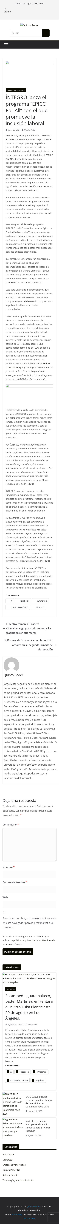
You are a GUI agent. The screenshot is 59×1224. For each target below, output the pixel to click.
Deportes (10, 989)
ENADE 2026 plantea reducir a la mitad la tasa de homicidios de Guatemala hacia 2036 (38, 1101)
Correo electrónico (15, 882)
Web (5, 897)
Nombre (9, 867)
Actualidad (8, 1154)
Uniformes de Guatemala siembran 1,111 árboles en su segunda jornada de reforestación (28, 645)
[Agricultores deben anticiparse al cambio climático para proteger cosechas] (13, 1128)
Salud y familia (10, 1175)
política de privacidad (24, 940)
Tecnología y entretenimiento (18, 1180)
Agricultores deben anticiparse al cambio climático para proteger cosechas (37, 1126)
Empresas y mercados (16, 90)
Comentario (11, 824)
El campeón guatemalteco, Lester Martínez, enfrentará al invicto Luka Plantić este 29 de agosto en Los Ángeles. (29, 1007)
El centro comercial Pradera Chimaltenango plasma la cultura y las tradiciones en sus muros (28, 628)
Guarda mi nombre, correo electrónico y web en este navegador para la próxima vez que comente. (29, 923)
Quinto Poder (30, 130)
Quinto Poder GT (11, 1169)
